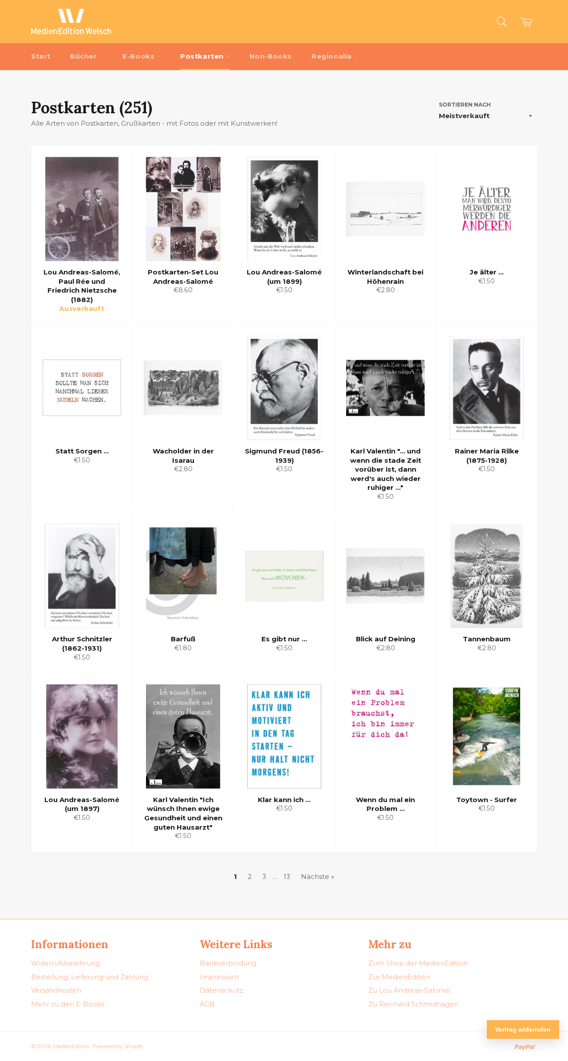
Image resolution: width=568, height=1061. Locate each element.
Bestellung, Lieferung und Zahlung (89, 977)
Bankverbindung (228, 963)
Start (41, 56)
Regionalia (333, 56)
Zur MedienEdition (399, 977)
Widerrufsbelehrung (65, 963)
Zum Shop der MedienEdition (418, 963)
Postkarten (203, 56)
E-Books (139, 56)
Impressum (219, 977)
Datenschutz (221, 990)
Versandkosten (56, 990)
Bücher (84, 56)
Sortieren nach (465, 104)
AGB (207, 1004)
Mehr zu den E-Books (67, 1004)
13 (287, 876)
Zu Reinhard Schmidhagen (413, 1004)
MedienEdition (71, 1046)
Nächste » (317, 876)
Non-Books (270, 56)
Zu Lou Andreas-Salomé (409, 990)
